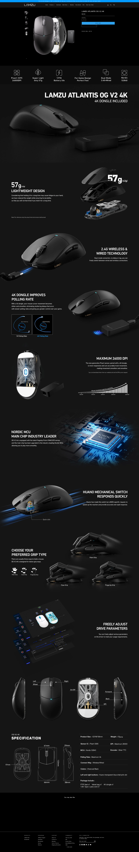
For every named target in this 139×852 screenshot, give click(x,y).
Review (39, 843)
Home (46, 5)
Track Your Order (90, 5)
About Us (54, 837)
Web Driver (65, 5)
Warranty (54, 841)
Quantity (84, 17)
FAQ (83, 5)
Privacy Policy (68, 841)
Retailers (72, 5)
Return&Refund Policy (70, 843)
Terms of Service (55, 843)
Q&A (67, 845)
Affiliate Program (41, 837)
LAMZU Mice (26, 837)
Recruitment (78, 5)
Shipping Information (56, 845)
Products (52, 5)
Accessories (26, 839)
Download (58, 5)
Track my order (69, 837)
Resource (40, 845)
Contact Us (54, 839)
